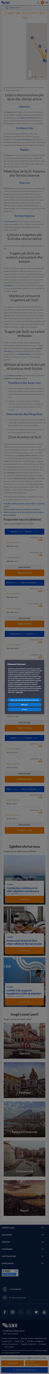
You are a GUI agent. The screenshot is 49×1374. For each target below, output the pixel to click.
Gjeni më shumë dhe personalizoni (24, 700)
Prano (24, 709)
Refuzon (24, 705)
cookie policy (19, 692)
